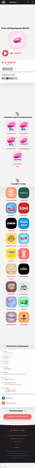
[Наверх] (2, 465)
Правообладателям (17, 438)
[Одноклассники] (5, 78)
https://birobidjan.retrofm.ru (13, 384)
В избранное (9, 69)
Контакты (17, 441)
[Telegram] (14, 78)
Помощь (17, 447)
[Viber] (12, 78)
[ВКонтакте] (3, 78)
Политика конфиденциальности (17, 435)
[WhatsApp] (16, 78)
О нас (17, 444)
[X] (7, 78)
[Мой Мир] (9, 78)
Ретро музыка (8, 353)
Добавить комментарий (17, 416)
